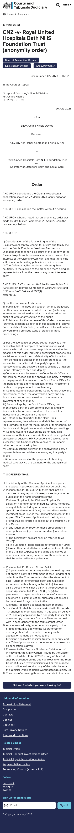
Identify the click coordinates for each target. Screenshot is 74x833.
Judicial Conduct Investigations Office (25, 754)
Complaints (9, 709)
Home (10, 14)
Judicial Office (11, 749)
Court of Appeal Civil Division (20, 60)
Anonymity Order (45, 65)
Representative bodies (16, 764)
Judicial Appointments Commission (24, 759)
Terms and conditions (15, 735)
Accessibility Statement (17, 704)
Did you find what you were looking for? (37, 685)
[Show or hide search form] (58, 5)
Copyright (8, 725)
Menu (66, 4)
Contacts (8, 714)
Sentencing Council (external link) (23, 769)
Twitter (7, 790)
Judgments (23, 14)
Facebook (8, 783)
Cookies (7, 719)
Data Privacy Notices (15, 730)
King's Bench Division (16, 65)
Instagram (8, 786)
